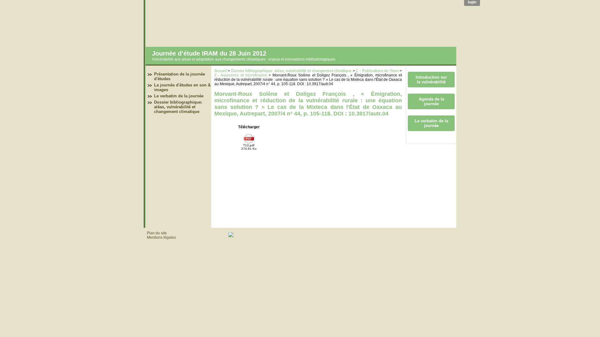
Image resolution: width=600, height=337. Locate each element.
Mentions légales (161, 237)
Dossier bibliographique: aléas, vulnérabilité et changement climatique (178, 107)
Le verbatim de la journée (178, 96)
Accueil (220, 71)
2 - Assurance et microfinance (240, 75)
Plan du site (157, 233)
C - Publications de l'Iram (377, 71)
